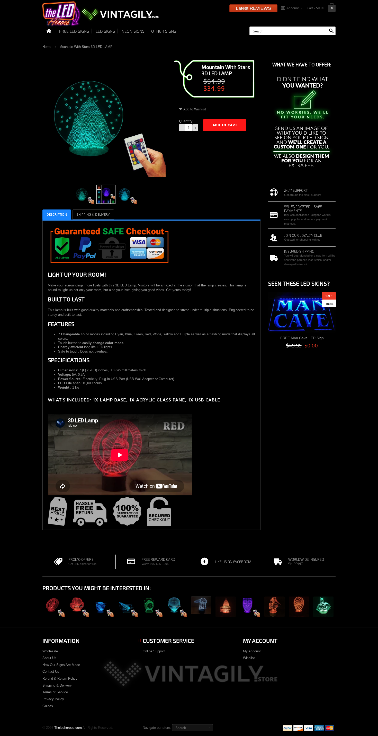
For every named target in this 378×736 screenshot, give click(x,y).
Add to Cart (224, 125)
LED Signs (105, 31)
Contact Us (50, 671)
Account (292, 8)
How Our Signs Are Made (61, 665)
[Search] (331, 31)
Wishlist (249, 658)
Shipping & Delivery (57, 685)
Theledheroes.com (68, 728)
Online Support (154, 651)
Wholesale (50, 651)
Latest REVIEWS (253, 8)
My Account (252, 651)
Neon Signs (133, 31)
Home (46, 47)
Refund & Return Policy (59, 678)
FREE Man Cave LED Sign (302, 338)
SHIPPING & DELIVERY (93, 214)
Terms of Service (55, 692)
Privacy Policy (53, 699)
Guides (47, 706)
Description (57, 214)
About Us (49, 658)
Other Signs (163, 31)
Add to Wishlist (194, 109)
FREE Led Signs (74, 31)
